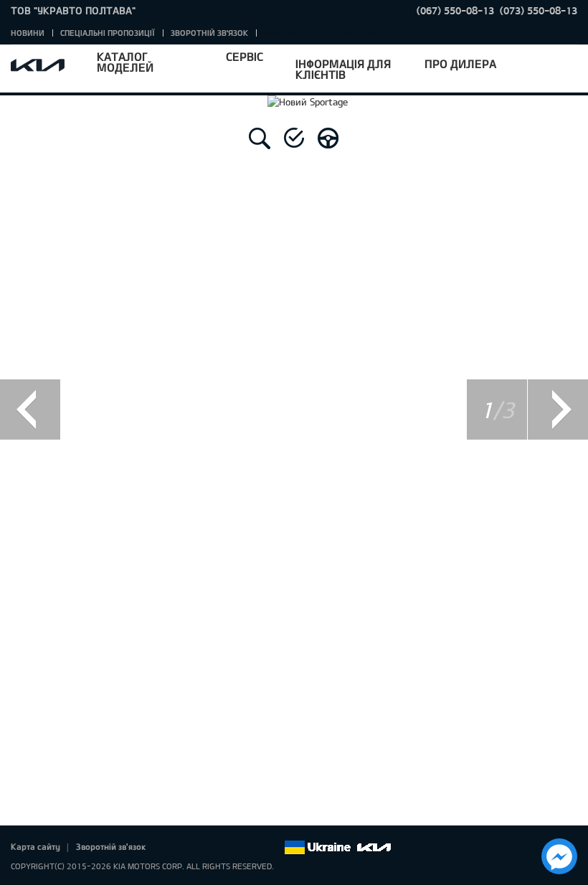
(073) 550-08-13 (538, 10)
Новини (27, 32)
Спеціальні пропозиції (107, 32)
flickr (272, 847)
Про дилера (460, 63)
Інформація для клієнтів (343, 69)
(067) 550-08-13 (455, 10)
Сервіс (244, 56)
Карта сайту (35, 846)
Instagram (252, 847)
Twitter (192, 847)
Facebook (172, 847)
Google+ (212, 847)
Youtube (232, 847)
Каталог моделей (125, 61)
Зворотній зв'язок (209, 32)
